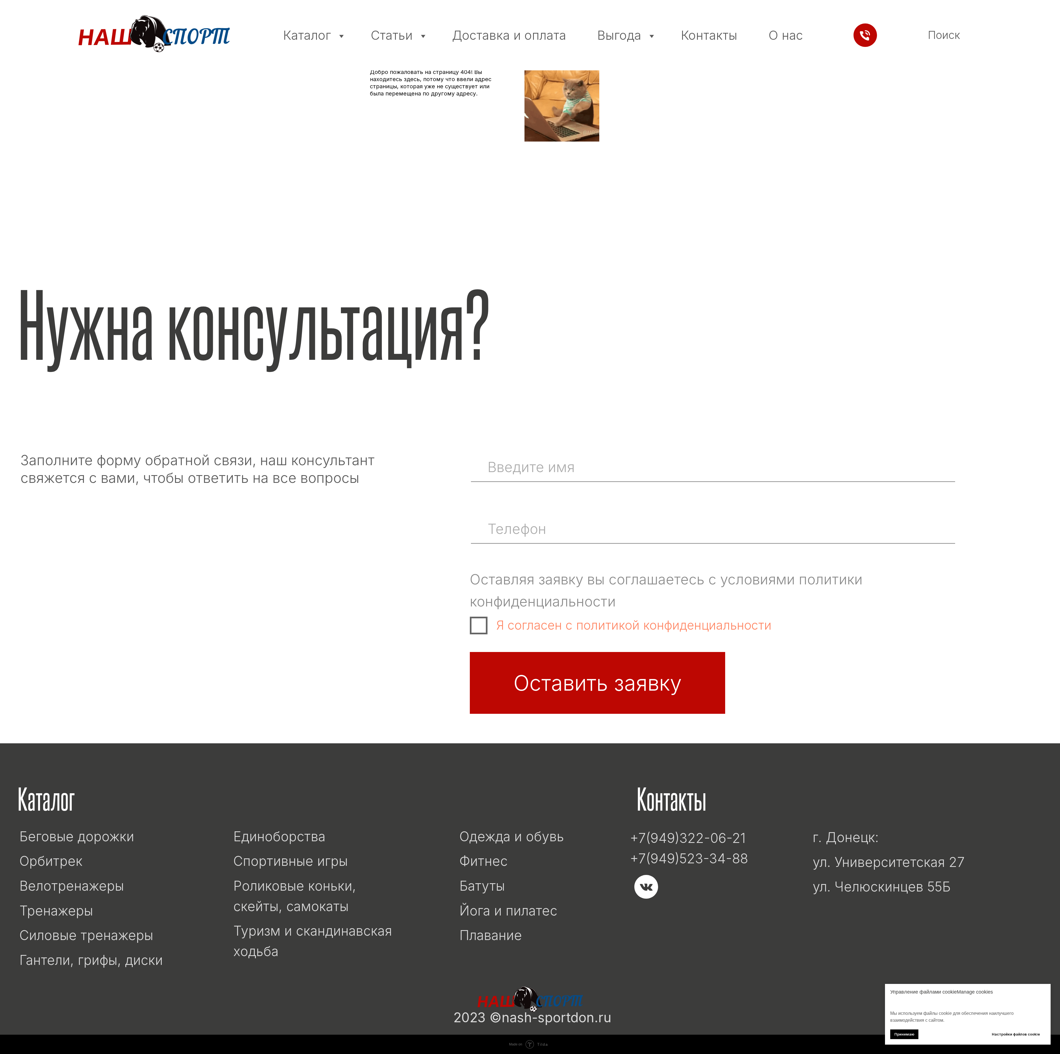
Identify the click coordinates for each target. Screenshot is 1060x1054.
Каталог (309, 35)
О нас (785, 35)
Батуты (482, 886)
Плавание (490, 935)
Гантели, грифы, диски (91, 960)
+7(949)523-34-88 (689, 858)
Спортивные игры (290, 861)
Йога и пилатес (508, 911)
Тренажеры (56, 911)
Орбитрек (51, 861)
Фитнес (483, 861)
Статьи (393, 35)
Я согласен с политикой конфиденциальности (634, 625)
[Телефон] (865, 35)
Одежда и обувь (511, 836)
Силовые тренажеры (86, 935)
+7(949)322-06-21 (688, 838)
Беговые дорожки (76, 836)
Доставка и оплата (509, 35)
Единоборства (279, 836)
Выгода (621, 35)
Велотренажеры (71, 886)
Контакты (709, 35)
